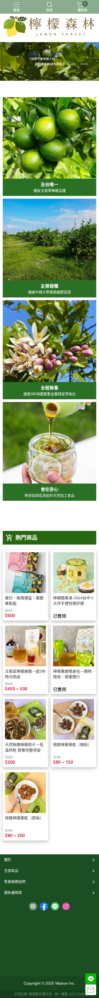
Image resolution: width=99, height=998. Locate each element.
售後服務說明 (15, 882)
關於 (7, 860)
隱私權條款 (13, 892)
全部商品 (11, 871)
